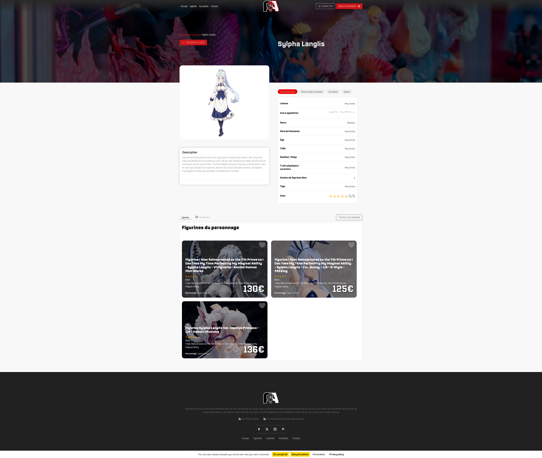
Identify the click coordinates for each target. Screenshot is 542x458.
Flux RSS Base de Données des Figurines (285, 418)
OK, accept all (280, 454)
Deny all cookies (300, 454)
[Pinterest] (283, 429)
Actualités (204, 6)
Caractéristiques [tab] (287, 91)
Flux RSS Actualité (250, 418)
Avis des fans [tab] (204, 217)
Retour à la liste (195, 42)
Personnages (194, 34)
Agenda (193, 6)
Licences (270, 438)
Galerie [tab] (347, 91)
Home (182, 34)
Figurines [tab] (185, 217)
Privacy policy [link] (336, 454)
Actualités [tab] (333, 91)
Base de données (347, 6)
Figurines (257, 438)
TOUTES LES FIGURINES (349, 217)
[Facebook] (259, 429)
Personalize (319, 454)
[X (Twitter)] (267, 429)
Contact (214, 6)
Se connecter (325, 6)
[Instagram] (275, 429)
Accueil (184, 6)
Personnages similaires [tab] (312, 91)
